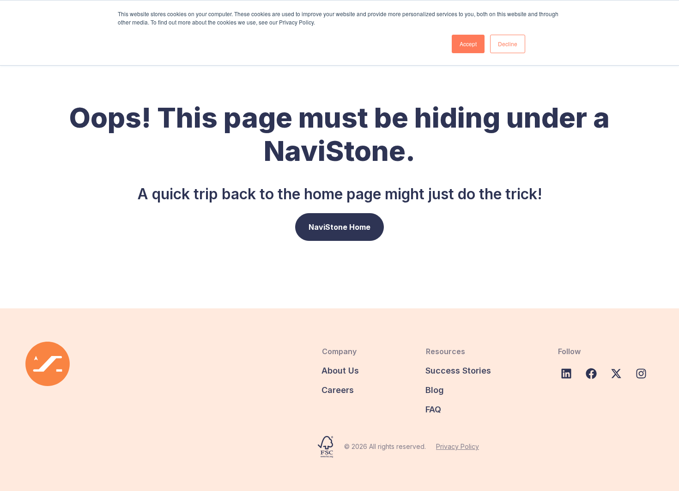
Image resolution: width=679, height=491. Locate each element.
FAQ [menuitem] (433, 409)
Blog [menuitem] (434, 390)
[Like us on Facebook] (591, 373)
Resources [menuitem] (445, 351)
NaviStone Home (339, 227)
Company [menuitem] (339, 351)
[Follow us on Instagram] (641, 373)
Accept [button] (468, 44)
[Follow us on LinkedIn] (566, 373)
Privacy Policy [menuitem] (457, 446)
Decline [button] (507, 44)
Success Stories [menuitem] (458, 370)
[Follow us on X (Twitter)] (616, 373)
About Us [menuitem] (340, 370)
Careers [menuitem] (337, 390)
